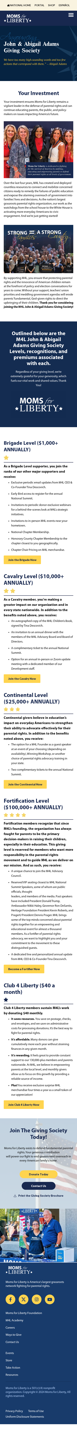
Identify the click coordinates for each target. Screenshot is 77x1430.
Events (10, 1353)
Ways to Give (13, 1334)
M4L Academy (14, 1320)
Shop (51, 5)
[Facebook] (10, 1299)
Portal (39, 5)
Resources (12, 1374)
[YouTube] (50, 1299)
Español (64, 5)
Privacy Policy (14, 1411)
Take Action (13, 1367)
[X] (23, 1299)
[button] (71, 15)
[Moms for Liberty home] (38, 1270)
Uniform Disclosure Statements (25, 1416)
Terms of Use (36, 1411)
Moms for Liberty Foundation (24, 1313)
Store (9, 1360)
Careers (10, 1327)
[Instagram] (36, 1299)
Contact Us (12, 1342)
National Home (20, 5)
